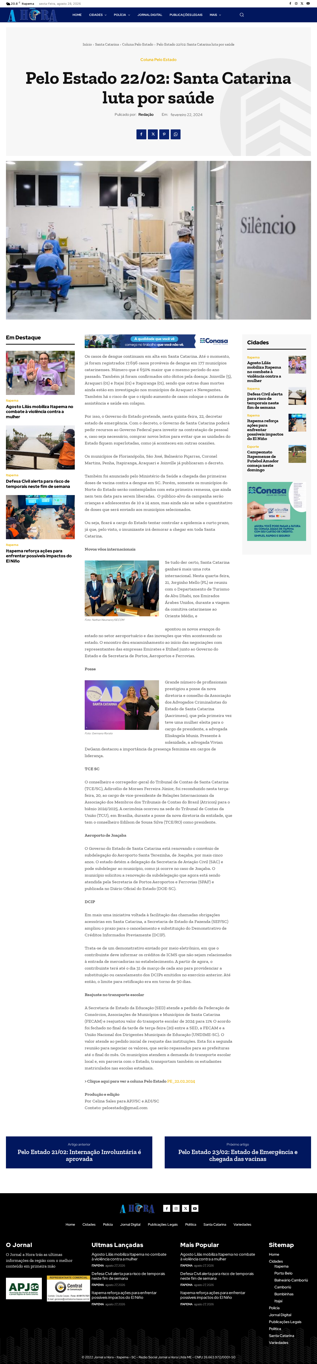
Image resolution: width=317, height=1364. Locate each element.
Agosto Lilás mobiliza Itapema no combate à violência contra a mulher (39, 411)
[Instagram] (296, 4)
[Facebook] (290, 4)
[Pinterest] (164, 134)
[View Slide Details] (158, 341)
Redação (146, 114)
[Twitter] (302, 4)
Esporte (253, 446)
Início (87, 44)
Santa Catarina (107, 44)
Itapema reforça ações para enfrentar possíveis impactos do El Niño (39, 556)
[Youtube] (308, 4)
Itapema (12, 400)
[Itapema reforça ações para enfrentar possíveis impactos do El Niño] (40, 517)
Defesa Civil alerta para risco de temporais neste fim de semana (38, 483)
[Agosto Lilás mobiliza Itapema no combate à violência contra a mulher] (40, 373)
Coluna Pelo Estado (137, 44)
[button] (241, 14)
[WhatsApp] (176, 134)
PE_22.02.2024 (181, 1081)
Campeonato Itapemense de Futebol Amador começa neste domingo (263, 461)
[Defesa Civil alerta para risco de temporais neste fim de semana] (40, 447)
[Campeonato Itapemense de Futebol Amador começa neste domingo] (297, 454)
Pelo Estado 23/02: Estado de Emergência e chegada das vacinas (237, 1155)
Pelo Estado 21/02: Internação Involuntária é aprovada (79, 1155)
